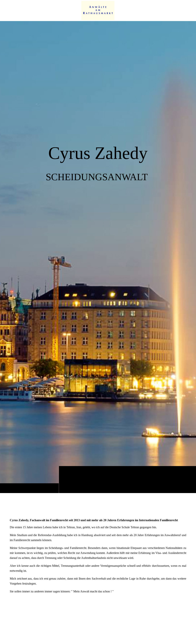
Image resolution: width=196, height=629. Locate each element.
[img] (98, 257)
